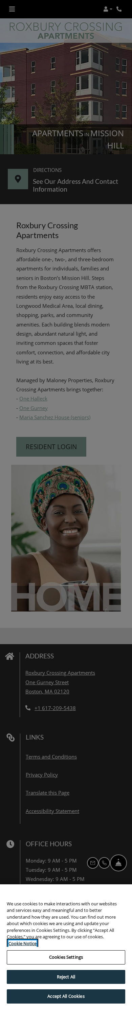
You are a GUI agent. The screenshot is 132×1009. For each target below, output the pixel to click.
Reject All (66, 977)
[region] (66, 946)
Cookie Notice (22, 943)
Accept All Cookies (65, 996)
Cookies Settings (66, 957)
